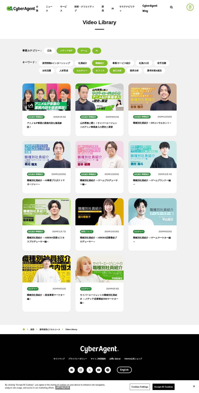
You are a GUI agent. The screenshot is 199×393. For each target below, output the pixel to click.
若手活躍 (161, 63)
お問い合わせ (115, 359)
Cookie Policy (62, 388)
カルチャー (81, 70)
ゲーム (84, 50)
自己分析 (117, 70)
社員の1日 (144, 63)
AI (97, 50)
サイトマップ (59, 359)
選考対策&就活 (154, 70)
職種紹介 (99, 63)
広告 (49, 50)
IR (113, 8)
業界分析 (134, 70)
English (124, 370)
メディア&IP (66, 50)
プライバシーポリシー (77, 359)
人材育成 (63, 70)
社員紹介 (82, 63)
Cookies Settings (140, 387)
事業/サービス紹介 (122, 63)
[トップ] (23, 329)
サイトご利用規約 (98, 359)
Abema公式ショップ (133, 359)
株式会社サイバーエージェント (21, 8)
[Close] (194, 386)
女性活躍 (46, 70)
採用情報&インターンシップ (56, 63)
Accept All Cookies (163, 387)
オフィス (100, 70)
